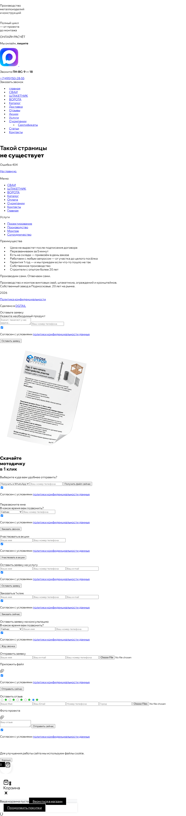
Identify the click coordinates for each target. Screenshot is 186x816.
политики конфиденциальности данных (61, 334)
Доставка (16, 106)
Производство (17, 227)
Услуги (14, 117)
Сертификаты (28, 125)
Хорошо (6, 760)
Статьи (14, 128)
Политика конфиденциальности (23, 299)
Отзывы (14, 110)
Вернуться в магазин (47, 801)
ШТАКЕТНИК (18, 95)
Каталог (15, 103)
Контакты (16, 132)
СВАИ (13, 92)
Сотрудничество (19, 234)
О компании (18, 121)
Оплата (12, 199)
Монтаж (13, 231)
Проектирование (19, 223)
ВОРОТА (15, 99)
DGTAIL (20, 306)
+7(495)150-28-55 (12, 78)
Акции (13, 114)
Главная (13, 210)
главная (14, 88)
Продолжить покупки (24, 808)
